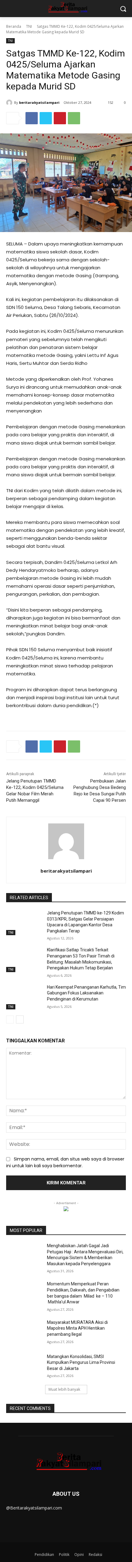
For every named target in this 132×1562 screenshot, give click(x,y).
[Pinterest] (60, 118)
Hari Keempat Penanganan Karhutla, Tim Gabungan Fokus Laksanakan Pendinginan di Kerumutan (86, 993)
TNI (29, 26)
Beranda (13, 26)
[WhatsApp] (74, 118)
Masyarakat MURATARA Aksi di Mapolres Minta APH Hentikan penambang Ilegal (77, 1328)
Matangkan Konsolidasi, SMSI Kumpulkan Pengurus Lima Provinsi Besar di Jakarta (81, 1362)
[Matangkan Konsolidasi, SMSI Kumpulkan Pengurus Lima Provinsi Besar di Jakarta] (24, 1366)
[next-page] (20, 1019)
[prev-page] (10, 1019)
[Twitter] (46, 118)
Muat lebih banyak (64, 1389)
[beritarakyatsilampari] (10, 103)
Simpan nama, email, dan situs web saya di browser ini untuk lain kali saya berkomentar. (65, 1162)
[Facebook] (31, 118)
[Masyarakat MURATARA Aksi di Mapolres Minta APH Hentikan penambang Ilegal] (24, 1332)
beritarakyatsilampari (39, 102)
